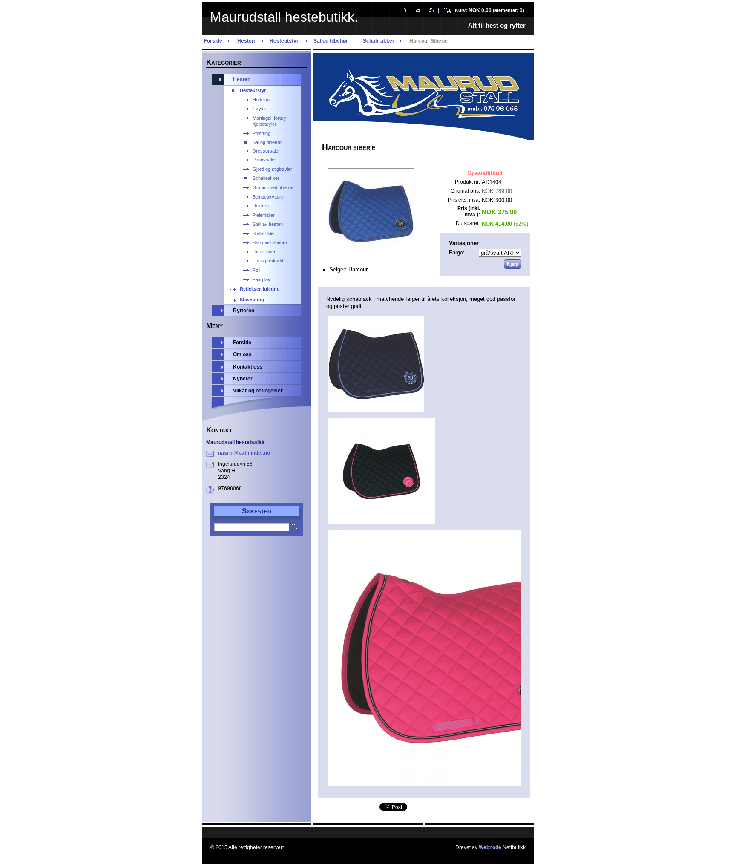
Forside (213, 40)
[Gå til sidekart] (418, 10)
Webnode (490, 847)
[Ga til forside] (404, 10)
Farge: (457, 252)
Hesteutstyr (284, 40)
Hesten (246, 40)
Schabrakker (378, 40)
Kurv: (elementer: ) (489, 10)
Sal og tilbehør (330, 40)
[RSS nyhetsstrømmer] (431, 10)
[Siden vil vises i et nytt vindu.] (371, 212)
